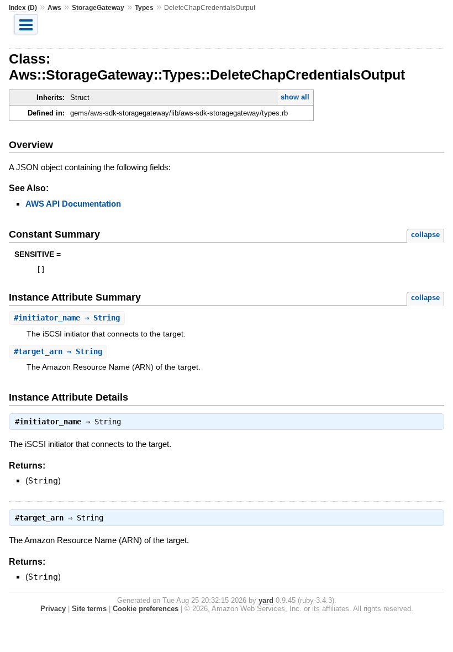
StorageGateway (98, 8)
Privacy (53, 608)
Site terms (89, 608)
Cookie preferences (145, 608)
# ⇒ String (67, 317)
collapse (425, 234)
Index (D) (23, 8)
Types (144, 8)
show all (295, 97)
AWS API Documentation (73, 203)
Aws (54, 8)
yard (266, 600)
